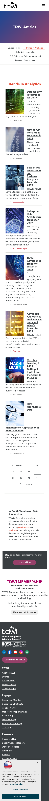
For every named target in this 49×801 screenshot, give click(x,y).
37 (37, 471)
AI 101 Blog (7, 716)
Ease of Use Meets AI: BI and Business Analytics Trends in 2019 (34, 176)
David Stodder (18, 202)
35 (20, 471)
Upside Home (14, 48)
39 (21, 478)
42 (19, 484)
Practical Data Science (25, 60)
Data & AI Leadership (25, 52)
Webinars (7, 751)
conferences (24, 527)
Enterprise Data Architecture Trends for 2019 (34, 217)
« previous (17, 465)
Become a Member (12, 700)
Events (5, 677)
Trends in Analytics (34, 48)
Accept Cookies (20, 796)
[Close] (37, 762)
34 (12, 471)
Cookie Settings (20, 789)
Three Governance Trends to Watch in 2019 (34, 263)
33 (36, 465)
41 (37, 478)
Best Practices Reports (14, 743)
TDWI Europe (9, 688)
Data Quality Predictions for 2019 (34, 94)
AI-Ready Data (9, 758)
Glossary (6, 727)
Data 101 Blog (9, 719)
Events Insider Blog (12, 723)
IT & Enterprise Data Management (25, 56)
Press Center (8, 681)
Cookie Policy (16, 784)
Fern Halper (17, 351)
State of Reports (10, 747)
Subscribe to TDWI (15, 660)
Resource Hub (9, 739)
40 (29, 478)
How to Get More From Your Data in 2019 (34, 134)
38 (13, 478)
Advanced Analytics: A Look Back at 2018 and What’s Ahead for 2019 (34, 322)
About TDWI (8, 673)
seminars (13, 530)
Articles (6, 754)
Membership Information (24, 612)
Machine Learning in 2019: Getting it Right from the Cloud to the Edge (34, 369)
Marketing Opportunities (14, 712)
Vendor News (9, 708)
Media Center (9, 684)
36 (29, 471)
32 (28, 465)
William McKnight (20, 248)
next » (29, 484)
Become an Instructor (13, 704)
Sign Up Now (24, 562)
